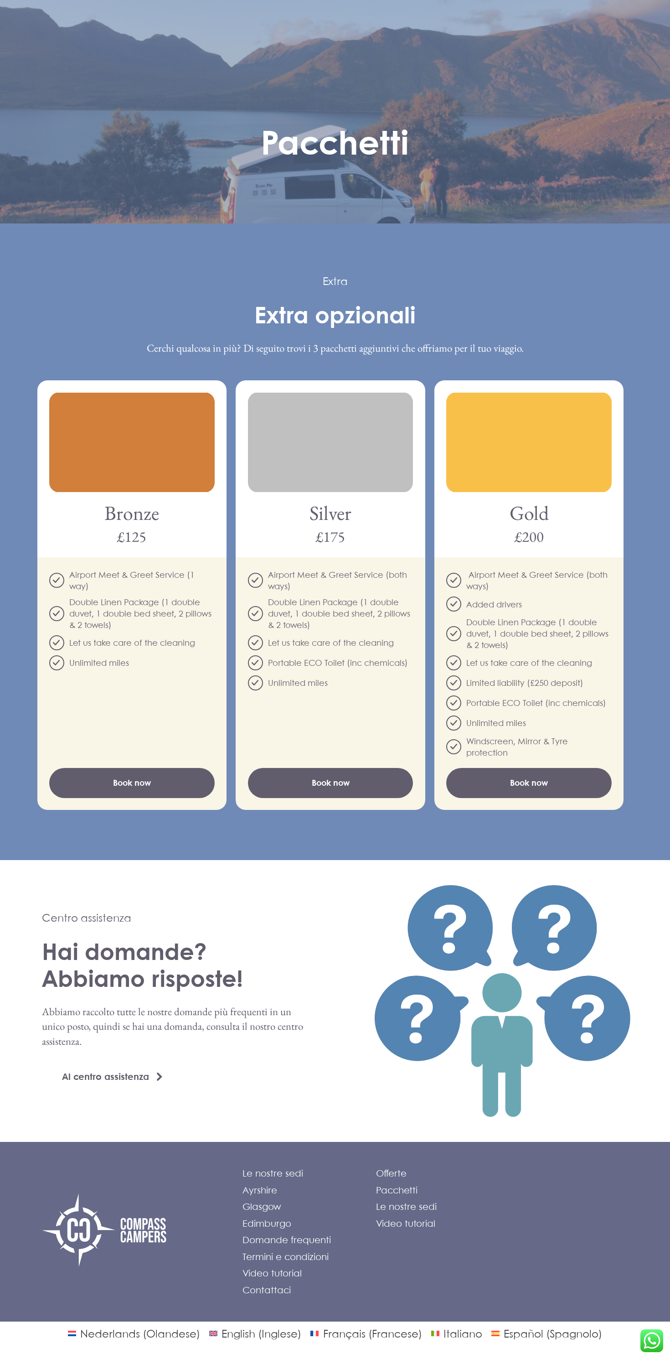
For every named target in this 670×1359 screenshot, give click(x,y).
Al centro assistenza (105, 1076)
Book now (132, 783)
